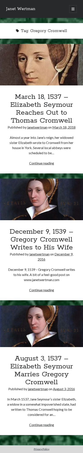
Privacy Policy (41, 449)
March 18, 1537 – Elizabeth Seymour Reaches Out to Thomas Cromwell (41, 64)
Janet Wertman (20, 9)
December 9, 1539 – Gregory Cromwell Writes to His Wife (41, 199)
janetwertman (37, 127)
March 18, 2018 (64, 127)
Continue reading (41, 163)
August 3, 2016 (64, 389)
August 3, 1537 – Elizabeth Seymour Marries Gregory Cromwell (41, 326)
